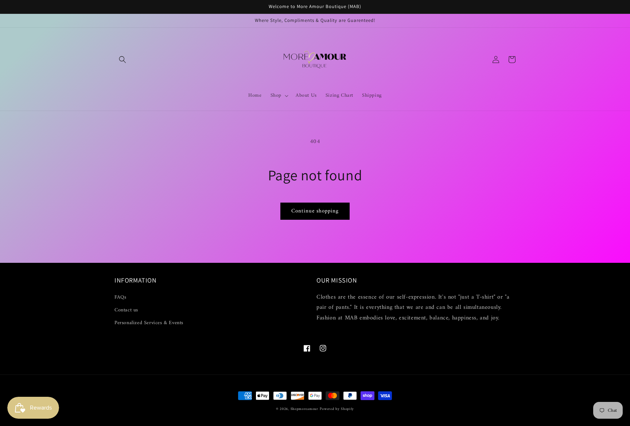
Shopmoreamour (304, 409)
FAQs (120, 297)
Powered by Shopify (337, 409)
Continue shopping (315, 211)
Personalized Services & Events (148, 322)
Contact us (126, 310)
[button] (122, 59)
